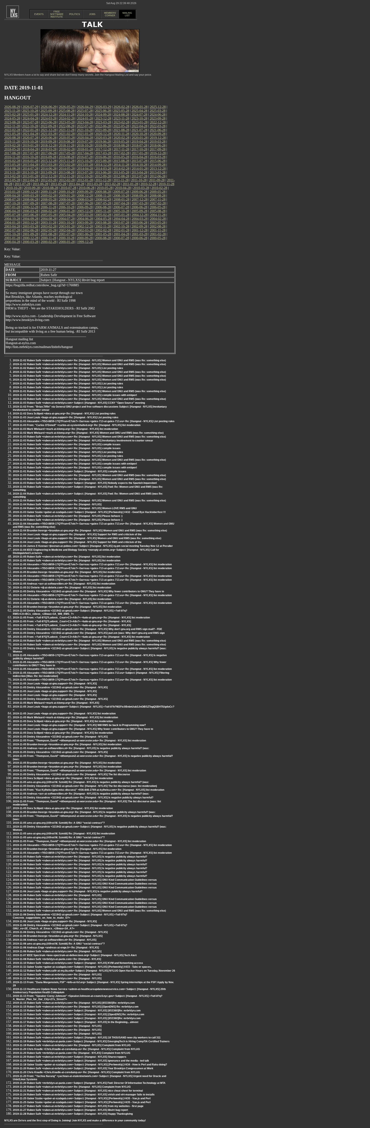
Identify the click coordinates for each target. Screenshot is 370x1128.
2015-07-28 (139, 161)
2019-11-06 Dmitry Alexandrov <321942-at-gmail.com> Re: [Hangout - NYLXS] (60, 932)
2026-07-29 (30, 107)
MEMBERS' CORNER (110, 14)
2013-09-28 (48, 172)
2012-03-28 (49, 180)
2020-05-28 (67, 138)
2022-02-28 (12, 130)
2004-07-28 (67, 218)
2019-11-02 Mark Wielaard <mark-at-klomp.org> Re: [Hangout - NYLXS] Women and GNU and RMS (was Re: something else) (88, 432)
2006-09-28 (85, 207)
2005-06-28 (30, 215)
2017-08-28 (12, 153)
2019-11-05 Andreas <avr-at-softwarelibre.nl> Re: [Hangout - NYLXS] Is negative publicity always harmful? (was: (81, 748)
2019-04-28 (139, 141)
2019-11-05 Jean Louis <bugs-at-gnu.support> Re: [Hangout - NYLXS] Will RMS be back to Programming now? (79, 725)
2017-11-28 (121, 149)
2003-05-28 (158, 222)
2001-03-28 (140, 234)
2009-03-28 (30, 195)
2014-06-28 (49, 168)
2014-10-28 (139, 164)
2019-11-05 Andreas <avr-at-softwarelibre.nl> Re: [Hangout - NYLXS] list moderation (64, 583)
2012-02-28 (67, 180)
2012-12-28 (49, 176)
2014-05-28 (67, 168)
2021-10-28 (85, 130)
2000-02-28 (49, 242)
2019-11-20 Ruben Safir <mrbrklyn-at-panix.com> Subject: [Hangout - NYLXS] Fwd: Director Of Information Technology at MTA (89, 1083)
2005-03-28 (85, 215)
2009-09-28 (85, 192)
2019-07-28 (85, 141)
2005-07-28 (12, 215)
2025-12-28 (158, 107)
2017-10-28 (139, 149)
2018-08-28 (121, 145)
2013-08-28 (67, 172)
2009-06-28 (139, 192)
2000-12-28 (30, 238)
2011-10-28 (139, 180)
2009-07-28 (121, 192)
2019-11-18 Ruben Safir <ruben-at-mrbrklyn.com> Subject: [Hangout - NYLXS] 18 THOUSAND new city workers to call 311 (87, 1037)
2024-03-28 (49, 118)
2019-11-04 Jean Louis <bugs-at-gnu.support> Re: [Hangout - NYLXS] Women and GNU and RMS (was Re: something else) (87, 538)
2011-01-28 (130, 184)
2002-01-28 (121, 230)
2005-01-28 (121, 215)
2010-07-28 (68, 188)
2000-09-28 (85, 238)
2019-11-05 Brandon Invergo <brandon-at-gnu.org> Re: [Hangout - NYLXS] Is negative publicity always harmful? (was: (84, 812)
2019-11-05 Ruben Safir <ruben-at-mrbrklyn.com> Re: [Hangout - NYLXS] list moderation (66, 556)
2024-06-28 (158, 114)
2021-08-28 (121, 130)
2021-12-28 (49, 130)
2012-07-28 (139, 176)
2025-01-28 (30, 114)
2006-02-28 (49, 211)
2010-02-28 (159, 188)
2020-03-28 (103, 138)
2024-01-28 (85, 118)
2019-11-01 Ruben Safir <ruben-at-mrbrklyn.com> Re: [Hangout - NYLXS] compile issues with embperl (75, 395)
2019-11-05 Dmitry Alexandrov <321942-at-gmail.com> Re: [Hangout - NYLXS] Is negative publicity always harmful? (83, 797)
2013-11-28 (12, 172)
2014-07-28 (30, 168)
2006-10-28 (67, 207)
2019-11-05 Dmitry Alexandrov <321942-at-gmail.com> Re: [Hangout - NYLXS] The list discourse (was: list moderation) (85, 786)
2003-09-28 (85, 222)
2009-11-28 (48, 192)
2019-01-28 (30, 145)
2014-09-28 (158, 164)
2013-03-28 (158, 172)
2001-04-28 (121, 234)
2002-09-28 (139, 226)
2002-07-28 (12, 230)
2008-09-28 (139, 195)
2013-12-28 (158, 168)
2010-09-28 (32, 188)
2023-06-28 (49, 122)
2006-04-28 (12, 211)
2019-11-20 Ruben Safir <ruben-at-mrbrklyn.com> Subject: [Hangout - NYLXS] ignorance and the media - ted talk (81, 1060)
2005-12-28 (85, 211)
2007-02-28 (158, 203)
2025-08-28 (67, 110)
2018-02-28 (67, 149)
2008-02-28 (103, 199)
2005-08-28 (158, 211)
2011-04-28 (76, 184)
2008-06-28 (30, 199)
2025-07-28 (85, 110)
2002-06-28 (30, 230)
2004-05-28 (103, 218)
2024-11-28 (67, 114)
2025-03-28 (158, 110)
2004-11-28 (158, 215)
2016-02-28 (12, 161)
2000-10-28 (67, 238)
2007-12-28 (140, 199)
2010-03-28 (141, 188)
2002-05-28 (49, 230)
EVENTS (38, 14)
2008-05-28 (49, 199)
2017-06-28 (49, 153)
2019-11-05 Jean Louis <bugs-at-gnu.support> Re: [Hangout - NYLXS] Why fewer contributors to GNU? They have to (83, 729)
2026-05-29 (67, 107)
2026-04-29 (85, 107)
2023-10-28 (139, 118)
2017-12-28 (103, 149)
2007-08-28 (49, 203)
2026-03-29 (103, 107)
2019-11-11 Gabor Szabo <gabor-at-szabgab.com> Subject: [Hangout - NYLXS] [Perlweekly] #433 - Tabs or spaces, (82, 966)
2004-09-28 (30, 218)
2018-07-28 (139, 145)
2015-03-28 (49, 164)
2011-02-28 (112, 184)
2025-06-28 (103, 110)
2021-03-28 (49, 134)
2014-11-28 (121, 164)
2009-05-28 (158, 192)
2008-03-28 (85, 199)
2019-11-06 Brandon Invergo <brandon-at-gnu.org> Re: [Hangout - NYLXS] (58, 936)
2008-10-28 (121, 195)
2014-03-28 (103, 168)
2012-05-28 (12, 180)
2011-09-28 (157, 180)
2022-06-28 (103, 126)
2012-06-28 (158, 176)
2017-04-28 (85, 153)
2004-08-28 (49, 218)
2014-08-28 (12, 168)
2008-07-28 (12, 199)
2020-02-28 (121, 138)
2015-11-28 (67, 161)
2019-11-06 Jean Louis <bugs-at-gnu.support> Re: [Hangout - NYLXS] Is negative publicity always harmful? (77, 891)
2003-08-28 (103, 222)
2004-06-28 (85, 218)
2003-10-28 (67, 222)
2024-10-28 (85, 114)
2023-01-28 (140, 122)
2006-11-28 (48, 207)
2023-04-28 (85, 122)
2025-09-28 (48, 110)
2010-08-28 (50, 188)
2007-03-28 (140, 203)
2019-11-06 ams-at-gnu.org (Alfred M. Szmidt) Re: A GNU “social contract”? (59, 943)
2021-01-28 (85, 134)
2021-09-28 (103, 130)
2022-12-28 (158, 122)
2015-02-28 (67, 164)
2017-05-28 (67, 153)
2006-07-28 (121, 207)
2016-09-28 (48, 157)
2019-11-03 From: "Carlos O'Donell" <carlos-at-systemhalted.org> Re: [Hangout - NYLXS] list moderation (76, 425)
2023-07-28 (30, 122)
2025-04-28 (139, 110)
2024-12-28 (49, 114)
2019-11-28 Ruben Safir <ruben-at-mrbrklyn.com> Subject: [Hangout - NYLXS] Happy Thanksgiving (73, 1113)
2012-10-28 (85, 176)
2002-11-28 (103, 226)
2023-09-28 (158, 118)
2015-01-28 (85, 164)
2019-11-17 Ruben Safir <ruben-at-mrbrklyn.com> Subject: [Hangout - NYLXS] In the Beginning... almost (75, 1022)
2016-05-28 (121, 157)
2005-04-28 (67, 215)
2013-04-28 (139, 172)
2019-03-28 (158, 141)
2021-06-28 (158, 130)
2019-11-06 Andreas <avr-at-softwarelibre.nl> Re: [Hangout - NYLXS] (54, 939)
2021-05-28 (12, 134)
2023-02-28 (121, 122)
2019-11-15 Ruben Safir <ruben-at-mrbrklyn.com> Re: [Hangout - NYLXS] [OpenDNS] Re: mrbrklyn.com (76, 1006)
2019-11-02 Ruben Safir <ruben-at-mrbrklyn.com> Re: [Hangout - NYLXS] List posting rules (68, 368)
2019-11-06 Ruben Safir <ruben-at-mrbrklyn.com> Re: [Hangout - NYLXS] (57, 895)
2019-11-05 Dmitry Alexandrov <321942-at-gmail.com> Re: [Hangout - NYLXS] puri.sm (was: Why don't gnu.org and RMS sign (89, 633)
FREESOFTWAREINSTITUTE (56, 14)
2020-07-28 (30, 138)
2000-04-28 (12, 242)
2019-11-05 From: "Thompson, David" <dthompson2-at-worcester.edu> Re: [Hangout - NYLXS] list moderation (79, 740)
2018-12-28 (49, 145)
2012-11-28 (67, 176)
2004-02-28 (158, 218)
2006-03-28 (30, 211)
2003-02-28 (49, 226)
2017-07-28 (30, 153)
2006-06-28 (139, 207)
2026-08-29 (12, 107)
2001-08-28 (49, 234)
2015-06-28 (158, 161)
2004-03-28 (140, 218)
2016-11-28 (12, 157)
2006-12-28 (30, 207)
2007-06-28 (85, 203)
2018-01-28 (85, 149)
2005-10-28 (121, 211)
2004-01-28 (12, 222)
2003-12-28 (30, 222)
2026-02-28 (121, 107)
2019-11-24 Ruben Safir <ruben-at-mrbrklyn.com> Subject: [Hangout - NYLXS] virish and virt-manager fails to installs (84, 1094)
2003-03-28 (30, 226)
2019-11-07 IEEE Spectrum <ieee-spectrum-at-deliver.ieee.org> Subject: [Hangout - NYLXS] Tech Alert (75, 955)
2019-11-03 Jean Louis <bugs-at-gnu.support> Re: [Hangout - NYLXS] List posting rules (65, 417)
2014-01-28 (140, 168)
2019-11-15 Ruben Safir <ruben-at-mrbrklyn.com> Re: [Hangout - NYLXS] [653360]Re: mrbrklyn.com (74, 1002)
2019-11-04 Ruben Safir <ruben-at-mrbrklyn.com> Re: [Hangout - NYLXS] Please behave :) (67, 516)
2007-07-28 (67, 203)
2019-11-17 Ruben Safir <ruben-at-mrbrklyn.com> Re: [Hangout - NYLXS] (57, 1026)
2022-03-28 (158, 126)
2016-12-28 (158, 153)
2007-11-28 (158, 199)
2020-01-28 (140, 138)
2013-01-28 (30, 176)
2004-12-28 (140, 215)
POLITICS (74, 14)
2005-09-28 (139, 211)
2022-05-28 (121, 126)
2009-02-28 (49, 195)
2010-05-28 (105, 188)
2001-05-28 (103, 234)
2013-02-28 (12, 176)
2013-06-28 (103, 172)
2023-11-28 (121, 118)
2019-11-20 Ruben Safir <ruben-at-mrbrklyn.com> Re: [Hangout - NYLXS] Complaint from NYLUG (72, 1086)
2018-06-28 (158, 145)
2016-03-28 (158, 157)
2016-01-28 (30, 161)
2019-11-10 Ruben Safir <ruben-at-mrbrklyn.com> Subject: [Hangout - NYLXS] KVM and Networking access (78, 963)
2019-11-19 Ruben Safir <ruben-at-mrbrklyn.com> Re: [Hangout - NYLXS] (57, 1029)
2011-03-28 (94, 184)
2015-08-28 (121, 161)
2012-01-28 (85, 180)
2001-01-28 (12, 238)
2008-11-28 (103, 195)
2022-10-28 (30, 126)
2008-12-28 (85, 195)
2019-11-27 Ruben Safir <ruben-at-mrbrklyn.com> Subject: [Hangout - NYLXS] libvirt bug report (70, 1110)
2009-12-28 (30, 192)
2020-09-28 (158, 134)
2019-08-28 (67, 141)
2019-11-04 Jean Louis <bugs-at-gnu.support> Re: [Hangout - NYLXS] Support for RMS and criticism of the (77, 534)
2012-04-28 (30, 180)
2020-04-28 (85, 138)
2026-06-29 (49, 107)
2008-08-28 (158, 195)
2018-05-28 (12, 149)
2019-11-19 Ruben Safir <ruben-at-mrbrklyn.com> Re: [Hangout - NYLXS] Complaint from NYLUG (72, 1045)
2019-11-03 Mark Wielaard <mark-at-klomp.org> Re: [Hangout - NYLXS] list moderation (65, 429)
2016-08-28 (67, 157)
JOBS (92, 14)
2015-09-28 (103, 161)
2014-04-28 (85, 168)
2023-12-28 (103, 118)
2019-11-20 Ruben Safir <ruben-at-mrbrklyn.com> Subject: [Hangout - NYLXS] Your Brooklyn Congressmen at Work (83, 1068)
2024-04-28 (30, 118)
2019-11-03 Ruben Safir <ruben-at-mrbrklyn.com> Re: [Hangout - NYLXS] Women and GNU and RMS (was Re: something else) (89, 436)
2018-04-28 (30, 149)
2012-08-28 (121, 176)
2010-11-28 (166, 184)
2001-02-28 (158, 234)
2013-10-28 (30, 172)
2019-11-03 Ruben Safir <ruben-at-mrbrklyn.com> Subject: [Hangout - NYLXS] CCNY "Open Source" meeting (79, 402)
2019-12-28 (158, 138)
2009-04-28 (12, 195)
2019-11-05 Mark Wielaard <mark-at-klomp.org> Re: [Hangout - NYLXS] (56, 702)
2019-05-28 (121, 141)
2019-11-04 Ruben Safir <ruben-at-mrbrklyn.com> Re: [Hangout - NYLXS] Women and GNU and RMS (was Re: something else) (89, 500)
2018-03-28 (49, 149)
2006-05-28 (158, 207)
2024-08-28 (121, 114)
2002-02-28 (103, 230)
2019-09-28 (48, 141)
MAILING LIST (127, 14)
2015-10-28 (85, 161)
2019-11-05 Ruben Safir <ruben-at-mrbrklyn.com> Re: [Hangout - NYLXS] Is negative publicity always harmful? (80, 856)
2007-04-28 (121, 203)
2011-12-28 (103, 180)
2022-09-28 (48, 126)
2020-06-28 (49, 138)
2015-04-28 (30, 164)
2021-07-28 (139, 130)
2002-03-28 (85, 230)
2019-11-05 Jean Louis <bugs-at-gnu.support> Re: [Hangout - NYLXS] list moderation (64, 713)
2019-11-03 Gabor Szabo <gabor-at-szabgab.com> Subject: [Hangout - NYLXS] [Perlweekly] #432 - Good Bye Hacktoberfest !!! (89, 512)
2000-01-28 (67, 242)
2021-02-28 (67, 134)
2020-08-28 (12, 138)
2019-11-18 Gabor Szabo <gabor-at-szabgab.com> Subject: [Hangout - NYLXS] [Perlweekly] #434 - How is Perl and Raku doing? (90, 1064)
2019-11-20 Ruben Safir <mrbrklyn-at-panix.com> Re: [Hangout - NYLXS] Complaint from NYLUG (71, 1053)
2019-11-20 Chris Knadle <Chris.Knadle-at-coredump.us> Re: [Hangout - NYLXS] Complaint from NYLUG (76, 1049)
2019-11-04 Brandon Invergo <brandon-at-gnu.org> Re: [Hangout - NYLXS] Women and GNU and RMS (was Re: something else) (90, 530)
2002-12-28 (85, 226)
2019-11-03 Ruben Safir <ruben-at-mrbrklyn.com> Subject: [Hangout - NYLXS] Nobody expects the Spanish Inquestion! (85, 483)
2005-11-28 (103, 211)
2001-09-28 (30, 234)
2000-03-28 (30, 242)
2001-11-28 (158, 230)
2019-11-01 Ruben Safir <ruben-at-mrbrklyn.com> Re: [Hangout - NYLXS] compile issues (67, 444)
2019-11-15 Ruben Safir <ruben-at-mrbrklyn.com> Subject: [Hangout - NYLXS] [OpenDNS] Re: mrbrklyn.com (78, 1014)
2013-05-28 (121, 172)
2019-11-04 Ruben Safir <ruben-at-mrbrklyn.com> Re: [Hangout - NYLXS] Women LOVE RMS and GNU (75, 508)
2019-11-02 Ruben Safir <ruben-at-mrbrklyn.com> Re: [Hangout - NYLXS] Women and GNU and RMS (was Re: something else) (89, 360)
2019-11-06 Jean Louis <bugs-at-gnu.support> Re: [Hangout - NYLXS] (55, 921)
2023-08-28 (12, 122)
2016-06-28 (103, 157)
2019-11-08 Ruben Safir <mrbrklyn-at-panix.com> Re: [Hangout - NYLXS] (57, 959)
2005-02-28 (103, 215)
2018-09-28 (103, 145)
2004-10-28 (12, 218)
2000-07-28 (121, 238)
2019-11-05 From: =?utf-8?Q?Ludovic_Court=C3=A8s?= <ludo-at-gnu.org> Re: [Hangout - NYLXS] (72, 621)
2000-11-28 (48, 238)
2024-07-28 (139, 114)
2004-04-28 (121, 218)
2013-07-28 (85, 172)
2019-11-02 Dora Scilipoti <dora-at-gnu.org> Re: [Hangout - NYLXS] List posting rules (64, 413)
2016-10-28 (30, 157)
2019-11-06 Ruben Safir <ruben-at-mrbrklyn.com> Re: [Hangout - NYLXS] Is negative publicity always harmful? (80, 860)
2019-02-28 (12, 145)
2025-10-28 (30, 110)
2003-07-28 (121, 222)
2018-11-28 (67, 145)
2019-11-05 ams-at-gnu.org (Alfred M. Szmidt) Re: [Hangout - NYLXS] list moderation (64, 833)
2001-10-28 (12, 234)
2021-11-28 (67, 130)
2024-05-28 (12, 118)
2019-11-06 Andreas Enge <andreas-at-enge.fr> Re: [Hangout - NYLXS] (56, 947)
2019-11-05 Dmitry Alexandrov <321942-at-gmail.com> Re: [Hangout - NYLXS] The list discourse (71, 774)
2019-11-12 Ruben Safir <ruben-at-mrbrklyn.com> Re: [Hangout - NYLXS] (57, 974)
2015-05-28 (12, 164)
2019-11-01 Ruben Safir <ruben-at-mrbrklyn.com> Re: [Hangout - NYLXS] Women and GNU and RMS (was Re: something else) (89, 391)
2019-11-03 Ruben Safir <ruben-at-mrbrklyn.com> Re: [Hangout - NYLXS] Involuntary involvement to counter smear (83, 440)
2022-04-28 (139, 126)
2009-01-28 (67, 195)
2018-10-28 (85, 145)
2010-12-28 (148, 184)
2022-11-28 (12, 126)
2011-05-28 (58, 184)
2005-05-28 (49, 215)
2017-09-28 (158, 149)
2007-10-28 (12, 203)
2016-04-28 (139, 157)
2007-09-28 (30, 203)
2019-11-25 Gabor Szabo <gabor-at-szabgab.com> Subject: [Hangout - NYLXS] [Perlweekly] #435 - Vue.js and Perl (82, 1098)
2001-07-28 (67, 234)
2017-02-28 (121, 153)
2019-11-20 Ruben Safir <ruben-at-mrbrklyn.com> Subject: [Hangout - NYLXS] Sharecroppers (69, 1056)
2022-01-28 (30, 130)
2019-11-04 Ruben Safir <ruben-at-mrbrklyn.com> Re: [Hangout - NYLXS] (57, 504)
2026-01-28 (140, 107)
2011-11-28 (121, 180)
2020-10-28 (139, 134)
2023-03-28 (103, 122)
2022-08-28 (67, 126)
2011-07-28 (22, 184)
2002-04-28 (67, 230)
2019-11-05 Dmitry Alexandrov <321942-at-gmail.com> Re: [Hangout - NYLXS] (60, 687)
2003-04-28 (12, 226)
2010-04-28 (123, 188)
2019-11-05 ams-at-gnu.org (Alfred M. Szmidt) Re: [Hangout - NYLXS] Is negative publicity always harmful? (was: (81, 782)
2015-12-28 (49, 161)
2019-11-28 (12, 141)
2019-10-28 (30, 141)
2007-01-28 (12, 207)
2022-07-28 (85, 126)
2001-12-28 (140, 230)
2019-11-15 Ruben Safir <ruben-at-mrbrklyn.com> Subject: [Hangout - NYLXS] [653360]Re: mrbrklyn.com (77, 1010)
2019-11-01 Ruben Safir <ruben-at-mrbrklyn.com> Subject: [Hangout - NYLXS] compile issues (69, 471)
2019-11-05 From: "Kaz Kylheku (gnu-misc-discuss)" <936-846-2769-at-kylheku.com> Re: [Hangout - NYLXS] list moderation (88, 789)
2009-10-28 (67, 192)
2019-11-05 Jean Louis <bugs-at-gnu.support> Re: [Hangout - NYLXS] (55, 683)
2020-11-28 (121, 134)
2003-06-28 (139, 222)
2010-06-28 (86, 188)
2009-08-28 (103, 192)
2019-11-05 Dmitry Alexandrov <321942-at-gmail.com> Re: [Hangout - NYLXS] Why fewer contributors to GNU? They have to (88, 591)
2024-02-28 (67, 118)
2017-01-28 (140, 153)
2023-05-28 (67, 122)
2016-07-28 (85, 157)
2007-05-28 (103, 203)
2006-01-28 (67, 211)
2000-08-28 (103, 238)
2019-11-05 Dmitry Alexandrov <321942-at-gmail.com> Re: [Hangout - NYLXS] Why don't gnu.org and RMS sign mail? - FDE (87, 629)
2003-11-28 (48, 222)
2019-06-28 (103, 141)
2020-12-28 (103, 134)
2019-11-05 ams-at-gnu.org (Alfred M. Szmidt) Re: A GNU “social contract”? (59, 822)
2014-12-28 (103, 164)
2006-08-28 (103, 207)
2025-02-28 (12, 114)
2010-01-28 (12, 192)
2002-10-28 (121, 226)
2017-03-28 (103, 153)
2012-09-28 (103, 176)
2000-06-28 (139, 238)
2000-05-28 (158, 238)
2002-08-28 (158, 226)
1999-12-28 (85, 242)
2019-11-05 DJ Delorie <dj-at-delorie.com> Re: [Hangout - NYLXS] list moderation (62, 587)
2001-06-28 (85, 234)
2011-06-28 (40, 184)
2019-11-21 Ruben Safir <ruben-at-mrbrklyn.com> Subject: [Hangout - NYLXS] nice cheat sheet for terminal (78, 1090)
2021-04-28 (30, 134)
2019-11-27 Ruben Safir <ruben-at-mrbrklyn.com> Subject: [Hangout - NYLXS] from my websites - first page (78, 1106)
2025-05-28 (121, 110)
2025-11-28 (12, 110)
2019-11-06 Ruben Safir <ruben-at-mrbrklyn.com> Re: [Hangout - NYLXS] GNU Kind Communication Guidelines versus (85, 879)
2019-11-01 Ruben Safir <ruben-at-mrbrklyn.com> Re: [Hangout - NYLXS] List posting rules (68, 383)
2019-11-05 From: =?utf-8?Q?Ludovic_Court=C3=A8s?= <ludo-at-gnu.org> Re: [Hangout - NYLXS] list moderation (81, 617)
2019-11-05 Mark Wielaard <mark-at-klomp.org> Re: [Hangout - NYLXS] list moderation (65, 717)
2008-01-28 (121, 199)
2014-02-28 (121, 168)
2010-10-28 (14, 188)
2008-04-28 (67, 199)
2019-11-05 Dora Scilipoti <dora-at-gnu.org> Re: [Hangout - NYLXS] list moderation (63, 721)
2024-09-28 (103, 114)
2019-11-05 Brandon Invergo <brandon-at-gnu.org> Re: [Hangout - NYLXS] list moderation (67, 572)
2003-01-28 (67, 226)
